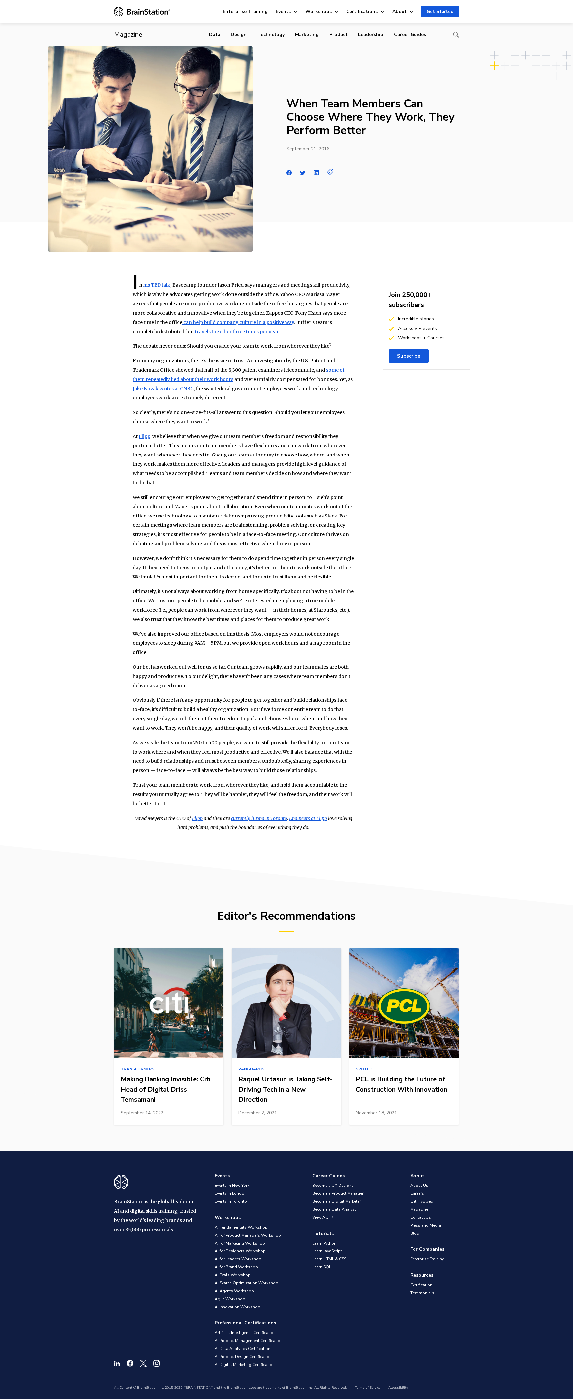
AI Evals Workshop (233, 1275)
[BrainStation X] (143, 1363)
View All (320, 1217)
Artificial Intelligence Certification (245, 1332)
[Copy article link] (330, 172)
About (399, 11)
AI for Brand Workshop (236, 1267)
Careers (417, 1193)
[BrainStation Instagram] (156, 1363)
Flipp (144, 436)
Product (338, 34)
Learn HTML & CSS (329, 1259)
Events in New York (232, 1185)
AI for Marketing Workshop (240, 1243)
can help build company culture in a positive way (238, 322)
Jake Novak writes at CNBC (163, 389)
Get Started (440, 12)
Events (283, 11)
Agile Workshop (230, 1299)
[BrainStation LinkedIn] (117, 1363)
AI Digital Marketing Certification (245, 1364)
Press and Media (425, 1225)
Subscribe (408, 356)
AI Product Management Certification (249, 1340)
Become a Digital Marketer (336, 1201)
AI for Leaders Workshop (238, 1259)
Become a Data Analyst (334, 1209)
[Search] (456, 35)
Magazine (419, 1209)
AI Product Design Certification (243, 1356)
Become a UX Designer (333, 1185)
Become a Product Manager (337, 1193)
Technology (271, 34)
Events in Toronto (231, 1201)
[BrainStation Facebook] (130, 1363)
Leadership (370, 34)
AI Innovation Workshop (237, 1306)
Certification (421, 1285)
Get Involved (421, 1201)
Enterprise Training (245, 11)
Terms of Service (367, 1387)
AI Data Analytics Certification (242, 1348)
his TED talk (156, 285)
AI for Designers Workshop (240, 1251)
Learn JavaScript (327, 1251)
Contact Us (420, 1217)
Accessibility (398, 1387)
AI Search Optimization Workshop (246, 1283)
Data (214, 34)
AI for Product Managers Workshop (248, 1235)
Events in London (231, 1193)
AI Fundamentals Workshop (241, 1227)
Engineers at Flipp (308, 818)
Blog (414, 1233)
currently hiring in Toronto (259, 818)
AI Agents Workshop (234, 1291)
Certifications (362, 11)
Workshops (318, 11)
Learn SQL (321, 1267)
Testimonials (422, 1293)
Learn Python (324, 1243)
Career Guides (410, 34)
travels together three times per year (237, 332)
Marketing (307, 34)
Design (239, 34)
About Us (419, 1185)
